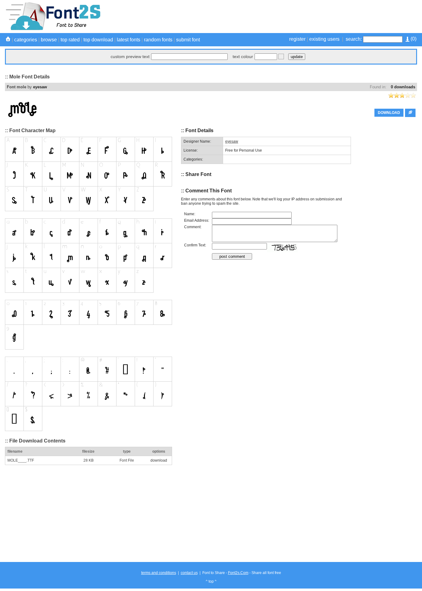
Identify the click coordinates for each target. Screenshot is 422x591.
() (412, 38)
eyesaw (40, 87)
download (158, 460)
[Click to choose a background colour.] (281, 56)
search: (354, 39)
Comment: (192, 227)
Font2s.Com (238, 573)
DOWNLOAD (389, 113)
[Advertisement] (304, 16)
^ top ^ (211, 581)
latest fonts (128, 39)
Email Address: (196, 220)
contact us (189, 573)
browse (49, 39)
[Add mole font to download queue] (410, 113)
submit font (188, 39)
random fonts (158, 39)
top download (98, 39)
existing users (324, 39)
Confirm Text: (195, 245)
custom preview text (130, 56)
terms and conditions (158, 573)
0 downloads (403, 87)
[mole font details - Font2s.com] (52, 29)
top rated (70, 39)
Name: (189, 214)
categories (25, 39)
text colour (243, 56)
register (297, 39)
